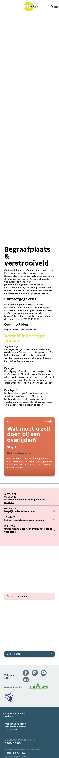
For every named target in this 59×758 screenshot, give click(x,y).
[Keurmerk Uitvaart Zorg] (8, 698)
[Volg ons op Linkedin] (26, 681)
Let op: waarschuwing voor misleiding (25, 520)
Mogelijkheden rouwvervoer (20, 511)
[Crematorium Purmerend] (25, 7)
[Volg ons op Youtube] (44, 675)
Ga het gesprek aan (17, 596)
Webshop (10, 716)
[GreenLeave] (38, 687)
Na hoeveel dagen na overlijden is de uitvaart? (24, 501)
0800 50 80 (13, 743)
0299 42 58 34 (15, 753)
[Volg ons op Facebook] (26, 675)
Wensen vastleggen (15, 723)
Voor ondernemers (15, 713)
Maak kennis (13, 653)
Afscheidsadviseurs (15, 726)
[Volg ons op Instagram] (35, 675)
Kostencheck (12, 729)
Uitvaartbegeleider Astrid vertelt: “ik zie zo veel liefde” (28, 530)
